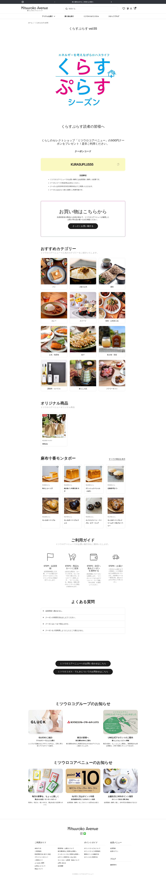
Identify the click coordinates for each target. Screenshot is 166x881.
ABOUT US (38, 848)
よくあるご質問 (39, 863)
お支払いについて (40, 866)
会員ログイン (114, 851)
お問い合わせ (62, 863)
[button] (83, 611)
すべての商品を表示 (117, 459)
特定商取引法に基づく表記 (43, 854)
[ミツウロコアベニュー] (35, 8)
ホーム (30, 23)
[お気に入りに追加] (65, 415)
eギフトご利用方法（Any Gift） (67, 857)
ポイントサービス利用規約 (92, 851)
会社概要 (60, 866)
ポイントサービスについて (92, 848)
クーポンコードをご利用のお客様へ (68, 854)
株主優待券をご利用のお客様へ (67, 851)
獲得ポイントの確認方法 (91, 854)
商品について (39, 869)
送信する (66, 9)
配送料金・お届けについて (66, 848)
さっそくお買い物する (83, 226)
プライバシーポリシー (41, 857)
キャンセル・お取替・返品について (68, 860)
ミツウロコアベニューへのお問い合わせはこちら (83, 663)
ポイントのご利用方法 (91, 857)
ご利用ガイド (39, 860)
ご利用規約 (38, 851)
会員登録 (113, 848)
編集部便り (113, 865)
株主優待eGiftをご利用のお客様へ (83, 2)
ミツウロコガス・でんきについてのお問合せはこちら (83, 671)
